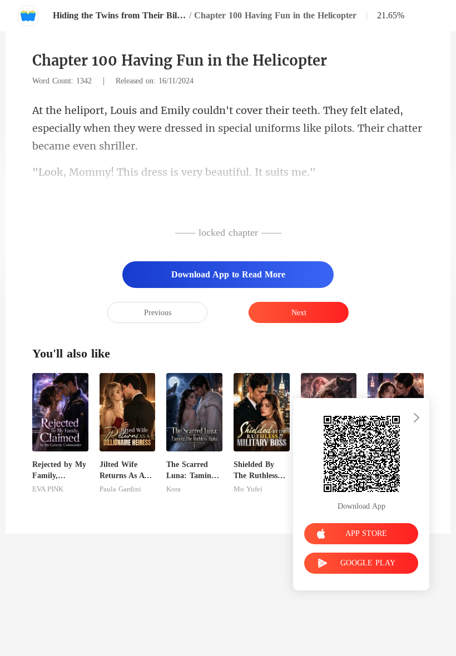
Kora (173, 489)
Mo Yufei (248, 489)
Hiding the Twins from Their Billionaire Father (119, 15)
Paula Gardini (120, 489)
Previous (157, 313)
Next (298, 313)
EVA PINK (47, 489)
